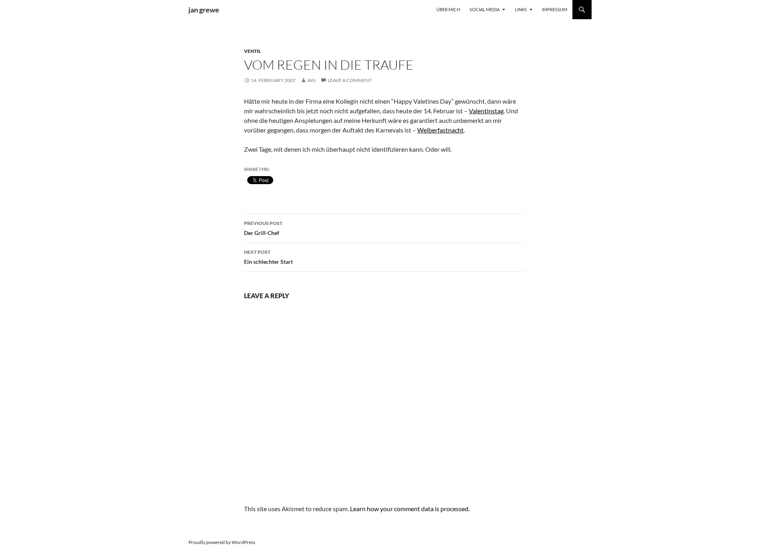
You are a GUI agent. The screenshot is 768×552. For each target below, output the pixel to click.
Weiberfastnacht (440, 130)
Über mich (448, 9)
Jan (311, 80)
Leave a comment (350, 80)
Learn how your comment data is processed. (410, 508)
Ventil (252, 51)
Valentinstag (486, 110)
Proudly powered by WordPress (221, 542)
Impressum (554, 9)
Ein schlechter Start (268, 257)
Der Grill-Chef (263, 228)
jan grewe (203, 9)
